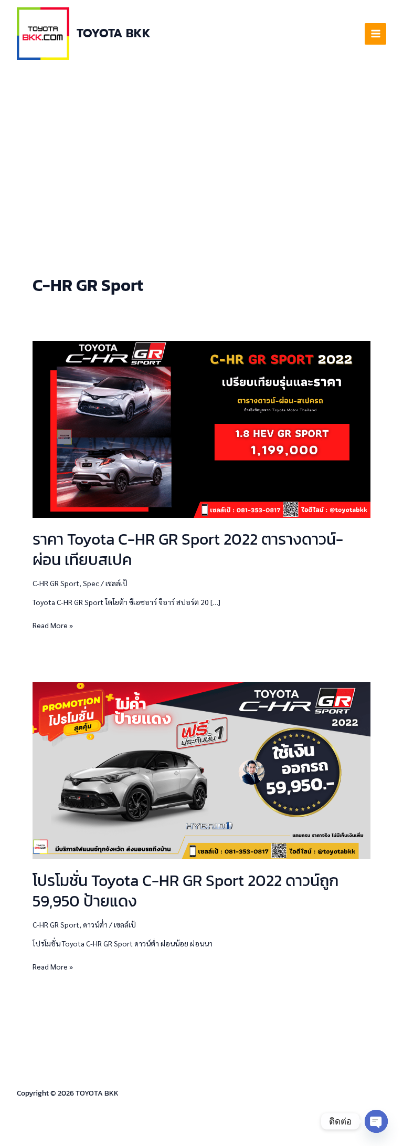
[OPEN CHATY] (376, 1121)
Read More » (53, 624)
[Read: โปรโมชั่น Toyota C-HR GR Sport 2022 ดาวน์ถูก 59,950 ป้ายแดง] (201, 769)
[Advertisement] (201, 146)
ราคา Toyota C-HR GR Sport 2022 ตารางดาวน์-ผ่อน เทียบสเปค (188, 549)
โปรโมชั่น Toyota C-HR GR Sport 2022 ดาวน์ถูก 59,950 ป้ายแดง (185, 891)
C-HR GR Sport (56, 583)
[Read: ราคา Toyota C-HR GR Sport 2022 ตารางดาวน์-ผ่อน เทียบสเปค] (201, 428)
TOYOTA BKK (114, 33)
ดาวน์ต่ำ (95, 924)
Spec (91, 583)
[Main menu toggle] (375, 34)
